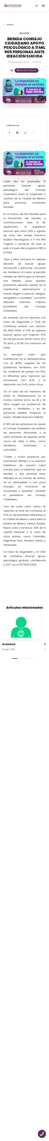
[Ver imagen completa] (40, 98)
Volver (10, 24)
